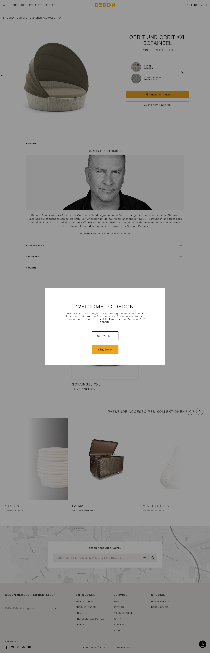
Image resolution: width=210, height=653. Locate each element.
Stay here (105, 349)
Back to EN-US (105, 335)
